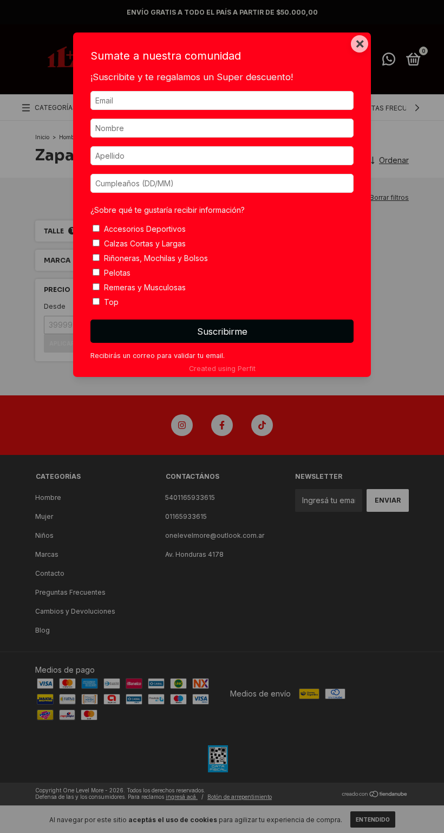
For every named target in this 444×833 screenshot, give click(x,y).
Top (111, 302)
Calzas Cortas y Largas (145, 243)
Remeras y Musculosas (145, 287)
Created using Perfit (222, 369)
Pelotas (117, 272)
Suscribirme (222, 331)
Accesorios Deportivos (145, 228)
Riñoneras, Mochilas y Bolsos (156, 258)
